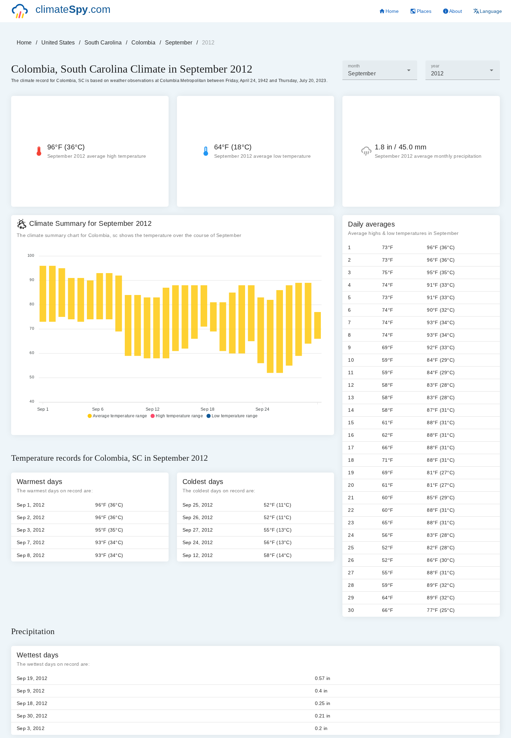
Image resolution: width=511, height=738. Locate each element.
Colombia (143, 43)
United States (58, 43)
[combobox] (379, 70)
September (178, 43)
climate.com (73, 9)
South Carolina (103, 43)
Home (24, 43)
